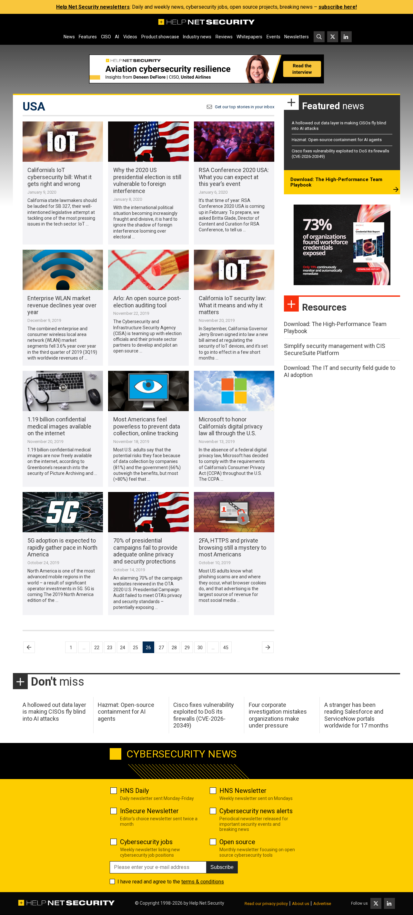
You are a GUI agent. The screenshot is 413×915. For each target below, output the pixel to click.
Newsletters (296, 36)
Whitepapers (249, 36)
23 (109, 647)
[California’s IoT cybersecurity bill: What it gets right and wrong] (63, 141)
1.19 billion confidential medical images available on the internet (59, 426)
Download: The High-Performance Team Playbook (336, 182)
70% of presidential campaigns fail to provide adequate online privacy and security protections (145, 551)
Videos (130, 36)
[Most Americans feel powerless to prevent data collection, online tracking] (148, 391)
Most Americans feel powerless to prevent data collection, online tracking (146, 426)
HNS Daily (134, 791)
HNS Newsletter (243, 791)
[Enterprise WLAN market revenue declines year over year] (63, 270)
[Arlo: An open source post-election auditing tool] (148, 270)
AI (117, 36)
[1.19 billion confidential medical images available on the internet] (63, 391)
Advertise (322, 903)
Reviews (224, 36)
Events (273, 36)
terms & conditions (202, 882)
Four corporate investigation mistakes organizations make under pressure (278, 715)
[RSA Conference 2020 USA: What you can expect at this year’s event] (234, 141)
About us (300, 903)
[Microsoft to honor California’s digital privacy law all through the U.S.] (234, 391)
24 (122, 647)
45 (225, 647)
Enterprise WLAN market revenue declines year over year (61, 305)
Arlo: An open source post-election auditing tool (147, 302)
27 (161, 647)
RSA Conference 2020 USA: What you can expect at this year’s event (234, 177)
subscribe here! (337, 7)
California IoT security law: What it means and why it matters (232, 305)
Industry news (197, 36)
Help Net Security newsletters (93, 7)
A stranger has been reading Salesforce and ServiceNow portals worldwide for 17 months (356, 715)
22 (96, 647)
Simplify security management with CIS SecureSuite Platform (334, 349)
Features (88, 36)
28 (174, 647)
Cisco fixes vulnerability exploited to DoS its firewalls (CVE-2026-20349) (203, 715)
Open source (237, 842)
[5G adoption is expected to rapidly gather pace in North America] (63, 512)
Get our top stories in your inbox (244, 107)
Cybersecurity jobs (146, 842)
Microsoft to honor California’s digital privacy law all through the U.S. (231, 426)
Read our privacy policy (266, 903)
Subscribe (222, 867)
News (69, 36)
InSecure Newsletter (149, 811)
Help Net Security (206, 903)
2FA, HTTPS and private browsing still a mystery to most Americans (232, 547)
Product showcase (160, 36)
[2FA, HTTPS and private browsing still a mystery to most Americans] (234, 512)
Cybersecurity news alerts (256, 811)
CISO (106, 36)
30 (200, 647)
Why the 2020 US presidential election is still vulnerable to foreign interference (147, 180)
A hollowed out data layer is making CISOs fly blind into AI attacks (54, 711)
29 (187, 647)
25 (135, 647)
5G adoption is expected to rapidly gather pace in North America (62, 547)
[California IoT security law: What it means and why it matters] (234, 270)
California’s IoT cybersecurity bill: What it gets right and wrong (59, 177)
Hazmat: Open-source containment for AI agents (337, 139)
